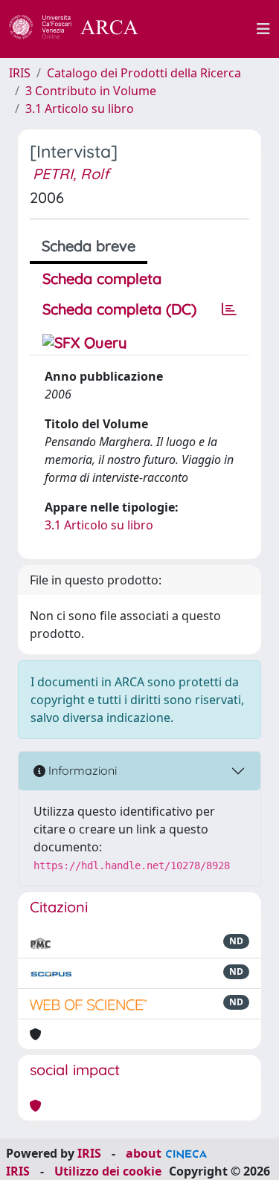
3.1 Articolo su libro (79, 108)
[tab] (229, 309)
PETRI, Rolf (71, 173)
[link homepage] (82, 29)
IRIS (20, 73)
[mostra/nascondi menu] (263, 29)
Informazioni (81, 770)
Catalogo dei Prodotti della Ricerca (144, 73)
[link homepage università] (206, 29)
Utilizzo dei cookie (107, 1171)
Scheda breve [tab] (88, 245)
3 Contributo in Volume (90, 91)
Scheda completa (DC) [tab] (119, 309)
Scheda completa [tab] (101, 278)
